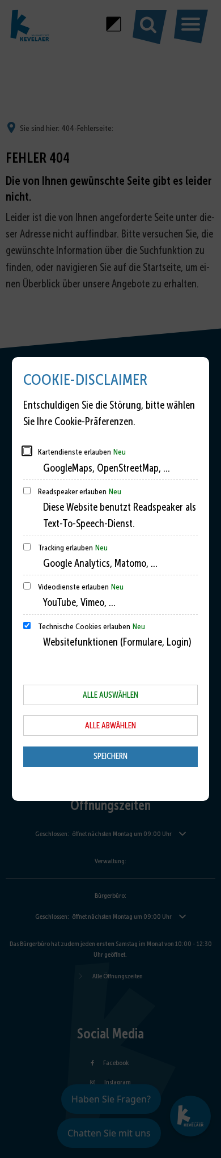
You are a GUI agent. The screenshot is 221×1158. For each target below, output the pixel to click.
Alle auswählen (110, 694)
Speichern (111, 756)
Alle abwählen (110, 725)
